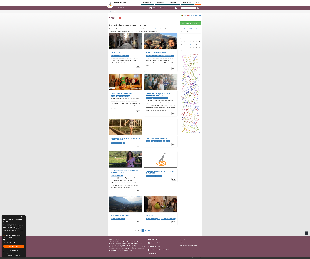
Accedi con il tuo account (185, 258)
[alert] (14, 236)
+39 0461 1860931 (155, 243)
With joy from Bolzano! (120, 215)
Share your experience (191, 23)
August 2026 (190, 28)
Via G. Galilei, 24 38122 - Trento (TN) (159, 250)
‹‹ (184, 28)
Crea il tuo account (196, 258)
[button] (13, 254)
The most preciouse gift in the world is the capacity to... (125, 172)
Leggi (138, 66)
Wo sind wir (160, 3)
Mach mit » (183, 239)
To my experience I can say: (156, 52)
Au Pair (181, 242)
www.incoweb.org (154, 253)
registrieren (149, 29)
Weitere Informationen (18, 232)
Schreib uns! (174, 3)
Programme (187, 3)
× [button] (23, 217)
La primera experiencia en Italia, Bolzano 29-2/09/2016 (158, 94)
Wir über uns (147, 3)
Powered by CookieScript (14, 255)
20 (190, 44)
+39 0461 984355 (154, 239)
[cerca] (198, 8)
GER (121, 8)
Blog (197, 3)
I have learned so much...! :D (156, 138)
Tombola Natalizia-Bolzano (121, 93)
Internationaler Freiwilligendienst (188, 245)
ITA (118, 8)
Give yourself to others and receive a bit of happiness (125, 139)
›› (196, 28)
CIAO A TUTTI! (115, 52)
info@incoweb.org (155, 246)
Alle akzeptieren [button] (13, 246)
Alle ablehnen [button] (14, 250)
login (156, 29)
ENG (124, 8)
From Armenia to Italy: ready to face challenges (160, 172)
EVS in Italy (150, 215)
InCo (111, 11)
